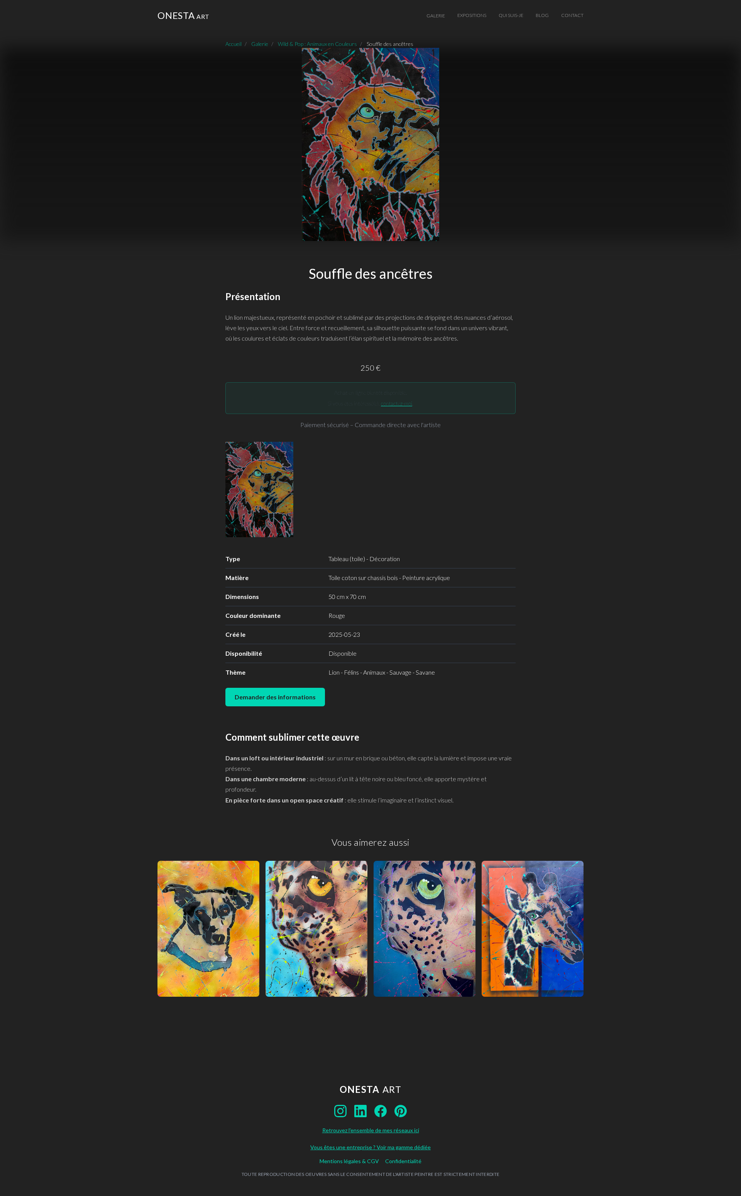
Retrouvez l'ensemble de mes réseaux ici (370, 1130)
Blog (542, 15)
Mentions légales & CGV (349, 1161)
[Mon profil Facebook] (380, 1111)
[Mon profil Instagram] (340, 1111)
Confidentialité (403, 1161)
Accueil (233, 44)
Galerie (435, 16)
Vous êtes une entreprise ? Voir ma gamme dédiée (370, 1147)
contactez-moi (396, 403)
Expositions (471, 15)
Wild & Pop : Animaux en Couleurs (317, 44)
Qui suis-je (511, 15)
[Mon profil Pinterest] (400, 1111)
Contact (572, 15)
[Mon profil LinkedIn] (360, 1111)
